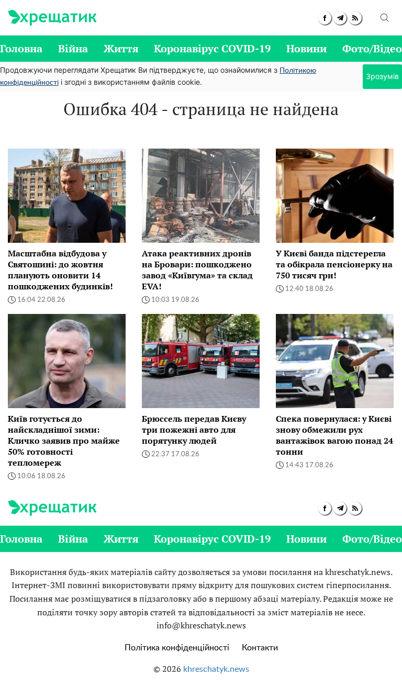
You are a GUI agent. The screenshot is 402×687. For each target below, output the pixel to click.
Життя (121, 48)
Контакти (260, 648)
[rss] (355, 18)
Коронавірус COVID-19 (212, 48)
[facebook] (324, 18)
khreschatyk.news (216, 669)
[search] (384, 17)
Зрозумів (382, 76)
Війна (73, 48)
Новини (306, 48)
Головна (21, 48)
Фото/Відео (372, 48)
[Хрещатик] (52, 17)
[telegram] (340, 18)
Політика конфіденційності (177, 648)
